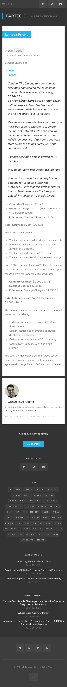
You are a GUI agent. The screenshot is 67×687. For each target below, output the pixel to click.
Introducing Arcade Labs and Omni (33, 561)
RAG (18, 523)
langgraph (28, 540)
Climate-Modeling (44, 495)
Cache (27, 495)
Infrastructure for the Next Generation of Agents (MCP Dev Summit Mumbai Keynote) (33, 623)
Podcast (56, 518)
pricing (12, 75)
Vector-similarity (48, 534)
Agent (17, 489)
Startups (49, 529)
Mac (24, 512)
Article (16, 495)
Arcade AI (52, 489)
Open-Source (21, 518)
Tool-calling (15, 534)
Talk (60, 529)
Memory (34, 512)
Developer (34, 501)
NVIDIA (55, 512)
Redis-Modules (12, 529)
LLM (9, 512)
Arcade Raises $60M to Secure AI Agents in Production (33, 570)
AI (10, 489)
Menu (9, 4)
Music (45, 512)
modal (40, 540)
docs (12, 70)
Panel (46, 518)
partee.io (50, 416)
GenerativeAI (45, 506)
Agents (28, 489)
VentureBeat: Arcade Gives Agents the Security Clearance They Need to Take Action (33, 603)
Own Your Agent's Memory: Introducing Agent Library (33, 578)
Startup (37, 529)
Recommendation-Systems (38, 523)
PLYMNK (35, 518)
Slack (27, 529)
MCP (17, 512)
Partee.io (16, 16)
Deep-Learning (17, 501)
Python (9, 523)
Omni (7, 518)
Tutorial (31, 534)
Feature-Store (14, 506)
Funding (30, 506)
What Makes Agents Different (33, 613)
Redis (58, 523)
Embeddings (50, 501)
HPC (57, 506)
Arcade (39, 489)
